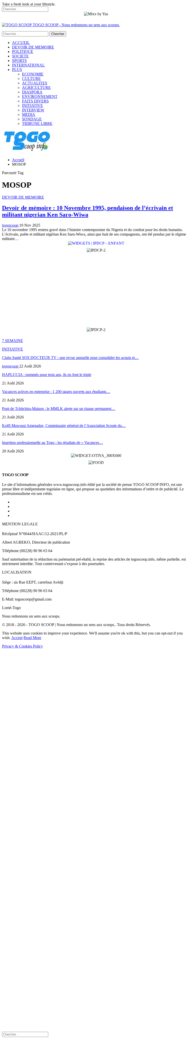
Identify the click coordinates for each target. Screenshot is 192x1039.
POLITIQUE (22, 51)
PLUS (17, 69)
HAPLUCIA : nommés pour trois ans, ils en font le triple (46, 374)
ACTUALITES (34, 83)
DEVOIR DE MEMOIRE (33, 47)
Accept (16, 638)
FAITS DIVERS (35, 101)
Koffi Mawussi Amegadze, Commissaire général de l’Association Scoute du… (64, 425)
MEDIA (28, 114)
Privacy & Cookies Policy (22, 646)
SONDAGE (32, 119)
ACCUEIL (21, 42)
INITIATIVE (32, 105)
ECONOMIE (33, 74)
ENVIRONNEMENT (40, 96)
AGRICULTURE (36, 87)
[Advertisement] (96, 290)
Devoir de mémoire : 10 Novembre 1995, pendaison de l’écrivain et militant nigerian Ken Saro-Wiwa (87, 211)
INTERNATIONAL (28, 65)
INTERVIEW (33, 110)
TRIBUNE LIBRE (37, 123)
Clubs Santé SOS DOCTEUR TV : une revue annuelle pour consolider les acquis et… (70, 357)
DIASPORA (32, 92)
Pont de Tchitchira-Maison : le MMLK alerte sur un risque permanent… (58, 408)
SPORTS (19, 60)
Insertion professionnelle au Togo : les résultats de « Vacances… (52, 442)
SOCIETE (20, 56)
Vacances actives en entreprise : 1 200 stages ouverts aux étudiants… (56, 391)
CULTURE (31, 78)
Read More (32, 638)
